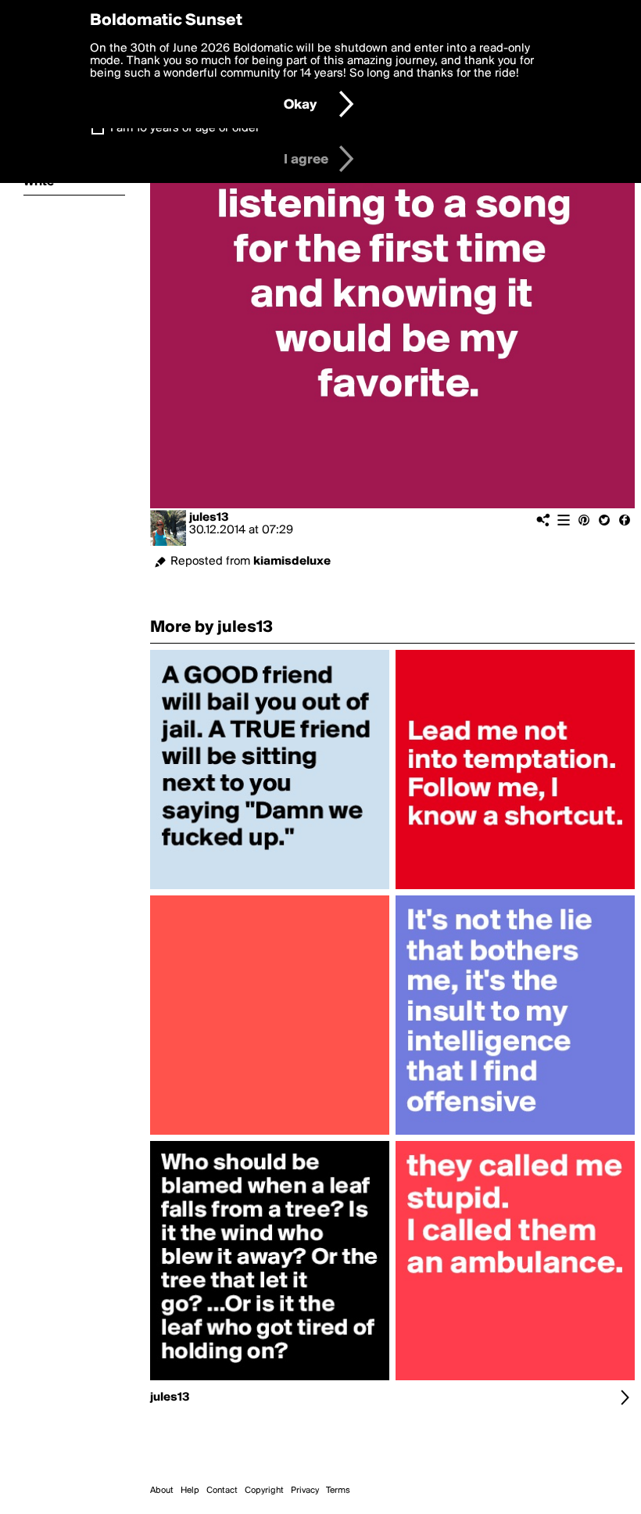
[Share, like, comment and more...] (269, 889)
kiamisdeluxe (292, 561)
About (162, 1490)
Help (190, 1490)
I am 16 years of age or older (185, 128)
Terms (338, 1490)
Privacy (305, 1490)
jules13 (209, 517)
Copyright (264, 1490)
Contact (222, 1490)
